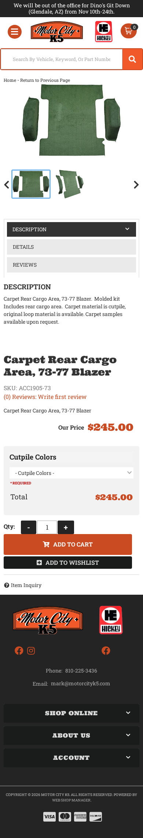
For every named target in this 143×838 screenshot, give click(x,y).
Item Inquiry (26, 585)
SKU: (10, 388)
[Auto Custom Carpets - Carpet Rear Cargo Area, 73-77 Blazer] (71, 120)
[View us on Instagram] (31, 650)
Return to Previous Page (45, 80)
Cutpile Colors (33, 456)
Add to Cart (73, 544)
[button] (71, 59)
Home (10, 80)
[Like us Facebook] (19, 650)
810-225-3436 (81, 670)
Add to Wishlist (72, 562)
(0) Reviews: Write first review (45, 396)
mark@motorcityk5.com (80, 683)
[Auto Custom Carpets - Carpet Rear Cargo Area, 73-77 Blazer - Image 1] (31, 184)
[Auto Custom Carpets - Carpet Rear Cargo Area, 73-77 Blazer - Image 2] (69, 184)
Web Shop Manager (71, 800)
